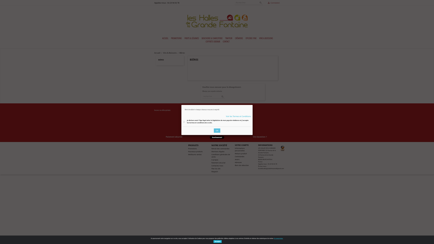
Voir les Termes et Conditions (238, 116)
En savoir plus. (278, 238)
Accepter (217, 241)
